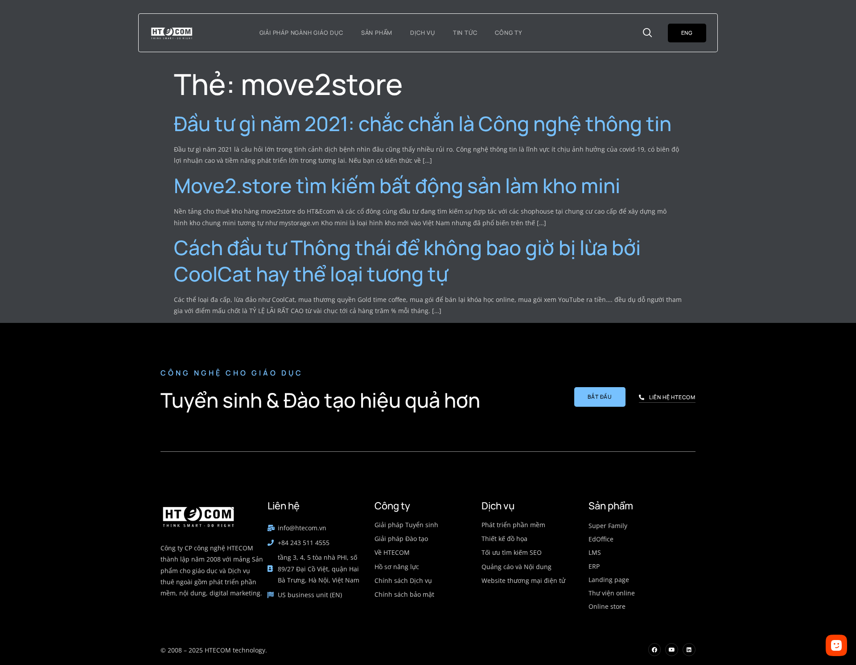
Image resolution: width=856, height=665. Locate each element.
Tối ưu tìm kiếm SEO (512, 552)
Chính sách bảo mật (404, 594)
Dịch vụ (422, 33)
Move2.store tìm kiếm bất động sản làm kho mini (397, 185)
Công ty (508, 33)
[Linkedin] (689, 649)
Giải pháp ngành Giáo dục (301, 33)
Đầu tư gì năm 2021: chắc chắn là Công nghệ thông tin (422, 123)
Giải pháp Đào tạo (401, 538)
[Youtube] (671, 649)
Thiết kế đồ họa (504, 538)
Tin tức (465, 33)
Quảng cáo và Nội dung (516, 566)
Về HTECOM (392, 552)
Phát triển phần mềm (513, 524)
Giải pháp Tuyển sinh (406, 524)
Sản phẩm (376, 33)
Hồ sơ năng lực (396, 566)
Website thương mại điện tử (523, 580)
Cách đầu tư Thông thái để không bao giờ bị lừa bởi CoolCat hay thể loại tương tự (407, 261)
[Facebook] (654, 649)
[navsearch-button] (648, 33)
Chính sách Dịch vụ (403, 580)
